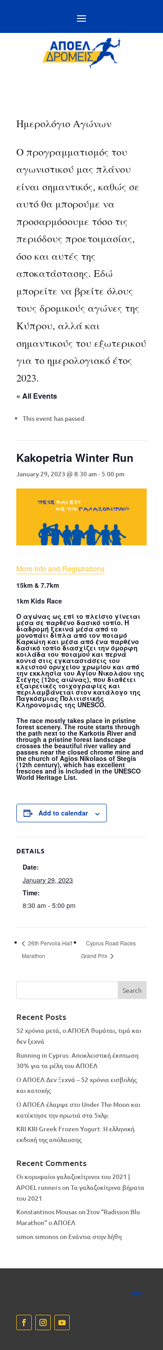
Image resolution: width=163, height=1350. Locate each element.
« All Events (36, 396)
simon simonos (37, 1236)
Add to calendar (63, 812)
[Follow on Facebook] (24, 1322)
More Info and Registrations (60, 568)
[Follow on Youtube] (62, 1322)
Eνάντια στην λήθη (95, 1236)
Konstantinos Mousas (46, 1211)
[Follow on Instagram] (43, 1322)
